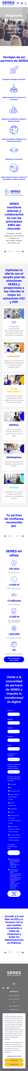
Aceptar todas (14, 1060)
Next (23, 251)
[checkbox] (13, 812)
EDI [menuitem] (14, 1002)
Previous (5, 251)
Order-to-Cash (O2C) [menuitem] (14, 995)
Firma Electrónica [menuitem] (14, 1009)
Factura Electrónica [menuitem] (14, 1006)
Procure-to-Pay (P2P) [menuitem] (14, 999)
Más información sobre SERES (14, 659)
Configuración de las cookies (14, 1056)
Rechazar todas (14, 1064)
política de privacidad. (13, 866)
